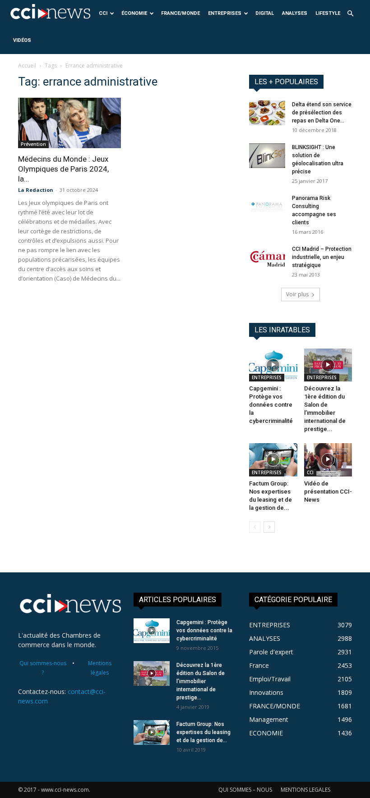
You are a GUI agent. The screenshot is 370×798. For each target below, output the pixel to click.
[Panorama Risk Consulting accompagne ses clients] (267, 206)
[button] (350, 13)
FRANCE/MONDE (180, 13)
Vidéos (22, 40)
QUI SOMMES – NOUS (245, 789)
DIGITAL (264, 13)
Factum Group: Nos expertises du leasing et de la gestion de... (203, 732)
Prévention (33, 144)
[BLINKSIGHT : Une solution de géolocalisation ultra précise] (267, 155)
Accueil (27, 65)
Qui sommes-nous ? (42, 667)
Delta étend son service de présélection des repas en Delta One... (322, 112)
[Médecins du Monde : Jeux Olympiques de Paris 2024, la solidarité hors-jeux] (69, 123)
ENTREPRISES (224, 13)
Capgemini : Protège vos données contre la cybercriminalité (271, 404)
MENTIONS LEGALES (305, 789)
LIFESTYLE (327, 13)
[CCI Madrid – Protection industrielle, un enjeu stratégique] (267, 257)
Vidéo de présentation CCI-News (328, 491)
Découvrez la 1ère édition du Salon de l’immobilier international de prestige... (200, 681)
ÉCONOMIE (134, 13)
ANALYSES (294, 13)
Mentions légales (99, 667)
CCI (103, 13)
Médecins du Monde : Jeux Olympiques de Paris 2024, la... (63, 168)
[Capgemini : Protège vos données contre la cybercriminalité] (273, 365)
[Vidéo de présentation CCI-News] (328, 459)
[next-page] (269, 527)
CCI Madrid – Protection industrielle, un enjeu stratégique (322, 257)
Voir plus (297, 294)
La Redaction (35, 189)
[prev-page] (254, 527)
